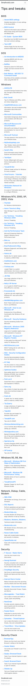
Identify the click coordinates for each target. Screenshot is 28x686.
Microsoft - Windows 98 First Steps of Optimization (15, 462)
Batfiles (7, 64)
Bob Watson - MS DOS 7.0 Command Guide (13, 74)
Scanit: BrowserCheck (12, 661)
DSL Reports (9, 505)
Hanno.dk (7, 253)
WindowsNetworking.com (14, 424)
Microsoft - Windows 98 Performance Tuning (13, 473)
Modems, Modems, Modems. (15, 520)
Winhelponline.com (11, 432)
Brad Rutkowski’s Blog (12, 246)
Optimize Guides (10, 370)
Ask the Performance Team (14, 231)
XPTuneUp (8, 450)
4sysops (7, 203)
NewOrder (8, 602)
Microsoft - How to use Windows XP (12, 309)
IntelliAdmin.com (10, 261)
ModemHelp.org (10, 512)
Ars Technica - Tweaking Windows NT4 (13, 224)
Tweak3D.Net (9, 167)
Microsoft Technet (11, 135)
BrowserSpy (8, 639)
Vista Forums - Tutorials (13, 174)
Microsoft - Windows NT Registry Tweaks (13, 337)
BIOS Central (9, 27)
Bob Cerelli (8, 97)
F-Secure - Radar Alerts (13, 553)
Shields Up (8, 669)
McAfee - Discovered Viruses (15, 587)
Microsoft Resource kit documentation (12, 125)
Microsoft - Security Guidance (15, 319)
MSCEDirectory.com (11, 345)
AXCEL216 (8, 88)
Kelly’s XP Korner (10, 283)
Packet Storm (9, 611)
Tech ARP (7, 44)
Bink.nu (7, 240)
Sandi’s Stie (8, 150)
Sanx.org (7, 387)
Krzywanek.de (9, 291)
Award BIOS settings (11, 20)
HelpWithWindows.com (13, 105)
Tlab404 (7, 411)
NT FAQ (7, 362)
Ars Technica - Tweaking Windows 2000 (13, 217)
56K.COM (7, 497)
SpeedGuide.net (10, 540)
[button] (25, 3)
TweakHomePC (10, 482)
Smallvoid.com (7, 2)
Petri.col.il (8, 379)
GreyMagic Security (11, 570)
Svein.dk (7, 396)
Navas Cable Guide (11, 533)
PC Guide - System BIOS (13, 37)
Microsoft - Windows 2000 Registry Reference (14, 327)
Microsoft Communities (13, 114)
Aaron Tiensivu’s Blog (12, 208)
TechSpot (7, 157)
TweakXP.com (9, 418)
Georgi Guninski (10, 560)
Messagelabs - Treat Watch (14, 594)
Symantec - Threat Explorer (14, 618)
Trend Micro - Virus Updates (14, 626)
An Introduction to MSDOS (14, 57)
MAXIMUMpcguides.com (13, 300)
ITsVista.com (9, 267)
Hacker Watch (9, 646)
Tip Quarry (8, 403)
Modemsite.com (10, 525)
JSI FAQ (7, 276)
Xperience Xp (9, 441)
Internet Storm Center (12, 579)
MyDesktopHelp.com (12, 142)
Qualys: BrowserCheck (12, 654)
